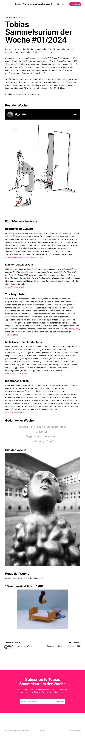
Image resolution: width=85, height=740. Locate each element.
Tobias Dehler (12, 17)
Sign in (64, 4)
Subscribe (76, 4)
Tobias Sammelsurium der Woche (34, 4)
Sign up (42, 730)
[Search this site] (58, 4)
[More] (4, 4)
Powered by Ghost (75, 730)
